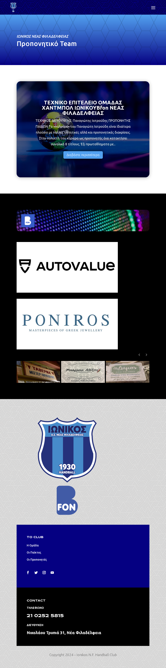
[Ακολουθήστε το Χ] (36, 572)
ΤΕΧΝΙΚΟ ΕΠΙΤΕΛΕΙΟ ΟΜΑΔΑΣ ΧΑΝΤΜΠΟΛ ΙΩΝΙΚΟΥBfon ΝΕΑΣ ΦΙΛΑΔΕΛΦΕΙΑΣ (83, 108)
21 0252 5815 (45, 616)
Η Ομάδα (33, 545)
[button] (146, 355)
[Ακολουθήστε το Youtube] (52, 572)
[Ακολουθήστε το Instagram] (44, 572)
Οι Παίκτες (34, 552)
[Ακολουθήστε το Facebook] (28, 572)
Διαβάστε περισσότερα (83, 155)
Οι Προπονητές (37, 559)
